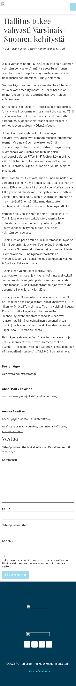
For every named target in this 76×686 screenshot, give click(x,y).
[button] (73, 7)
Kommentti (10, 459)
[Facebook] (27, 644)
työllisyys (60, 426)
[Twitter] (34, 644)
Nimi (6, 509)
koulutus (31, 426)
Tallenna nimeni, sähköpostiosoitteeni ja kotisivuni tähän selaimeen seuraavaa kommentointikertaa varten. (35, 563)
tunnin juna (46, 426)
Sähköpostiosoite (15, 525)
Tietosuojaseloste (38, 671)
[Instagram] (49, 644)
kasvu (21, 426)
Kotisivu (7, 540)
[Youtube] (42, 644)
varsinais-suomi (12, 431)
